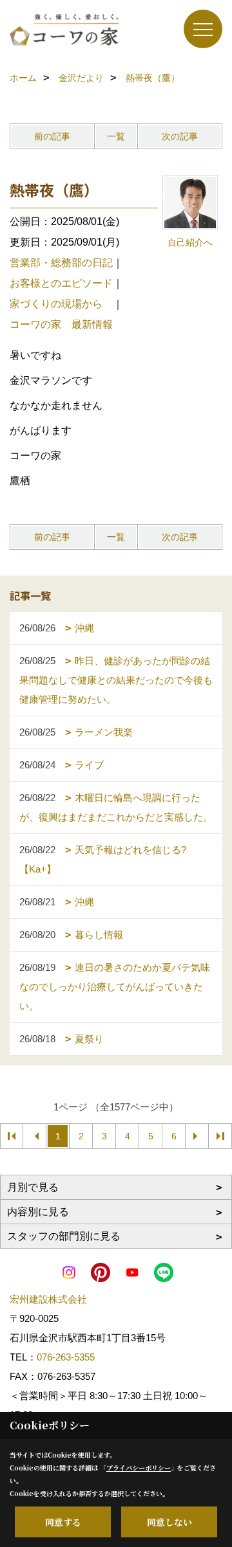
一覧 (116, 136)
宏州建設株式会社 (48, 1299)
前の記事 (52, 136)
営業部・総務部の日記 (61, 262)
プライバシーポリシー (138, 1467)
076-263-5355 (66, 1357)
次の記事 (180, 136)
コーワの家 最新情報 (61, 324)
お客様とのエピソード (61, 283)
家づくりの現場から (61, 303)
